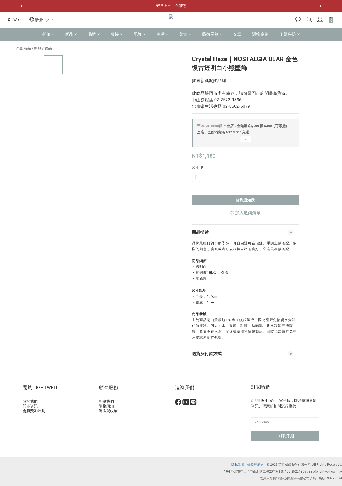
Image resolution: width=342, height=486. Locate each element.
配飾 (138, 34)
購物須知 (106, 406)
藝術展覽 (210, 34)
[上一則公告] (21, 5)
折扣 (46, 34)
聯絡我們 (106, 401)
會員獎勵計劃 (34, 411)
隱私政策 (237, 464)
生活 (160, 34)
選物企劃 (260, 34)
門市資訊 (30, 406)
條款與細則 (255, 464)
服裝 (115, 34)
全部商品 (23, 48)
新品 (69, 34)
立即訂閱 (285, 436)
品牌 (92, 34)
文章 (237, 34)
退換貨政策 (108, 411)
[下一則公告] (320, 5)
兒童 (183, 34)
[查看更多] (245, 141)
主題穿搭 (287, 34)
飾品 (48, 48)
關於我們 (30, 401)
